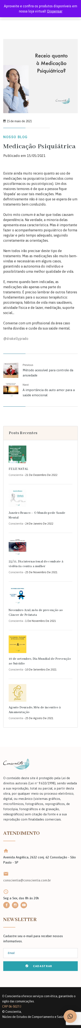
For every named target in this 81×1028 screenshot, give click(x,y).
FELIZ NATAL (18, 469)
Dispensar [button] (54, 11)
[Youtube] (24, 905)
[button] (70, 1016)
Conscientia (16, 475)
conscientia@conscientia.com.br (27, 880)
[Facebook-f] (6, 905)
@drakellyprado (15, 339)
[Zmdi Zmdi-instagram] (15, 905)
